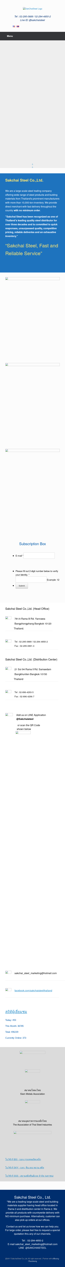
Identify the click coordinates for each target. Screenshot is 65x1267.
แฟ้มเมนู (55, 1258)
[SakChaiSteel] (32, 8)
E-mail (19, 555)
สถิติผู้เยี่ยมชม (16, 1012)
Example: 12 (53, 579)
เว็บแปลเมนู (32, 1261)
